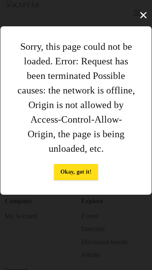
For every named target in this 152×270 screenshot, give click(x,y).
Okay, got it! (76, 172)
